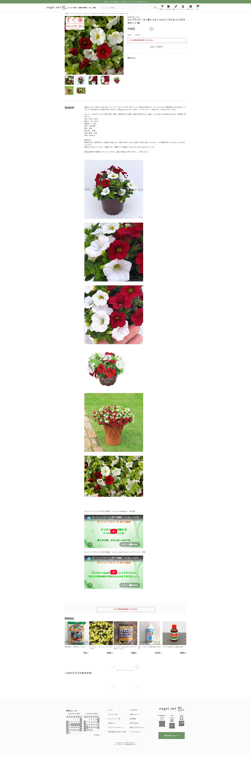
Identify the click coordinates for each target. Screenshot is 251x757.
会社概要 (133, 719)
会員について (134, 714)
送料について (131, 58)
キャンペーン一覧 (114, 719)
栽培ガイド (112, 723)
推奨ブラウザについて (137, 727)
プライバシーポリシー (115, 727)
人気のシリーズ (69, 13)
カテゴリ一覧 (112, 714)
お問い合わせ (134, 723)
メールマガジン (135, 732)
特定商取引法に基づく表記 (117, 732)
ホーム (110, 710)
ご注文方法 (133, 710)
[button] (137, 667)
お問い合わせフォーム (171, 736)
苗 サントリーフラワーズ (82, 13)
